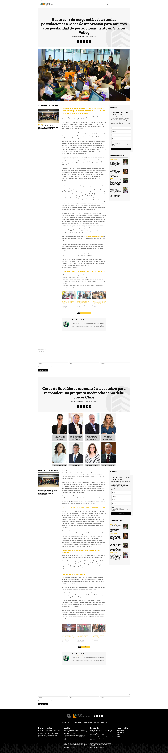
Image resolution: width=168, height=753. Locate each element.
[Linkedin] (90, 41)
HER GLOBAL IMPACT (86, 312)
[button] (107, 4)
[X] (127, 1)
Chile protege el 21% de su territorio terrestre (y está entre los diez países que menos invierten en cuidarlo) (101, 738)
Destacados (66, 733)
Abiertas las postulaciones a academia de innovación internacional (83, 302)
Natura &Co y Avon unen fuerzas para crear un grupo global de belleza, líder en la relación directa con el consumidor (60, 341)
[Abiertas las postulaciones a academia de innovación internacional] (84, 295)
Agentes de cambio (94, 734)
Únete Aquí (121, 149)
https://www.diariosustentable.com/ (79, 321)
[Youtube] (129, 1)
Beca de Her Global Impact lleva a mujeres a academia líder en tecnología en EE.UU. (99, 302)
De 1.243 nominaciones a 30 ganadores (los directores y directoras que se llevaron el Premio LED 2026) (101, 744)
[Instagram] (126, 1)
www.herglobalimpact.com (94, 236)
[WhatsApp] (87, 41)
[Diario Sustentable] (67, 324)
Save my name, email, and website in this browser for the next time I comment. (58, 366)
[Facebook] (124, 1)
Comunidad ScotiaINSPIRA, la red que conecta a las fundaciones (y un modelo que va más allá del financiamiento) (48, 128)
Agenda (112, 178)
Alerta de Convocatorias (86, 15)
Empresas (40, 124)
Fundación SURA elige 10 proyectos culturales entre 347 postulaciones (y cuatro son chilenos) (75, 731)
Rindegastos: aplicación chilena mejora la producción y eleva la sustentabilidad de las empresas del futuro (108, 341)
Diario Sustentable (79, 36)
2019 (76, 15)
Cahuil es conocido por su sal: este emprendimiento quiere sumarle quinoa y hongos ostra (115, 164)
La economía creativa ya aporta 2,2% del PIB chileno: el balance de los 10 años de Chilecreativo (115, 173)
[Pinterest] (84, 41)
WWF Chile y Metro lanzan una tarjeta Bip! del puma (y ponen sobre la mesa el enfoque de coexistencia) (101, 732)
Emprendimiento (113, 159)
